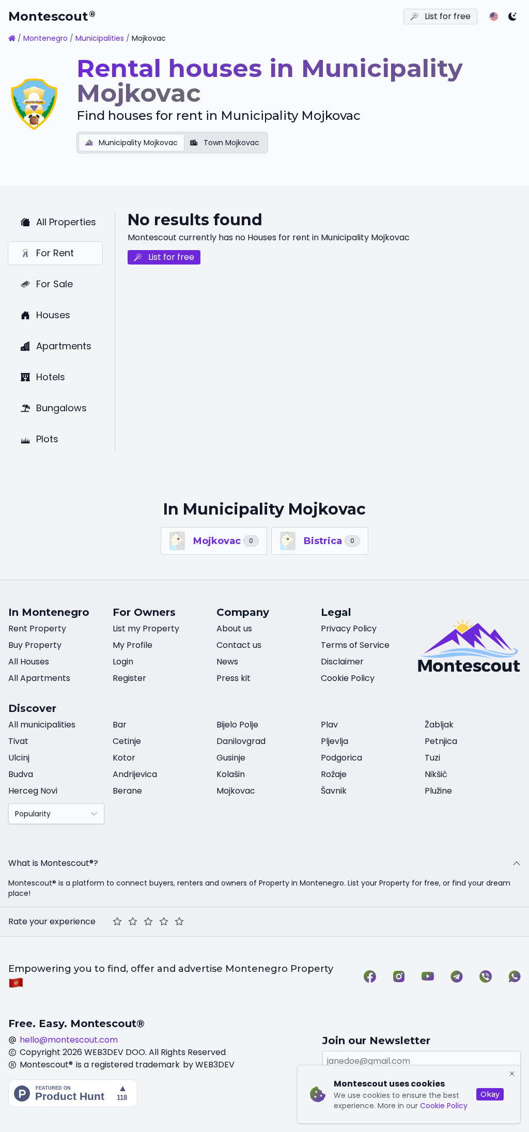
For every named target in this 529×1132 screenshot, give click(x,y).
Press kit (233, 678)
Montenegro (45, 38)
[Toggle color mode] (512, 16)
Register (129, 678)
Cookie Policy (444, 1105)
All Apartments (39, 678)
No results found (195, 219)
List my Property (146, 628)
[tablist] (172, 142)
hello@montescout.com (69, 1040)
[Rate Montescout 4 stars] (164, 922)
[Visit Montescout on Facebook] (370, 976)
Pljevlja (334, 741)
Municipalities (99, 38)
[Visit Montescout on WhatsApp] (514, 976)
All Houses (28, 662)
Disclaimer (342, 662)
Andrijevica (135, 774)
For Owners (144, 612)
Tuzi (432, 758)
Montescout (52, 16)
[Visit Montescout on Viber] (485, 976)
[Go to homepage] (11, 38)
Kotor (124, 758)
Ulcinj (18, 758)
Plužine (438, 791)
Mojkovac (235, 791)
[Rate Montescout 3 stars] (148, 922)
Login (123, 662)
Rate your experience (52, 921)
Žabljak (439, 725)
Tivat (18, 741)
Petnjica (441, 741)
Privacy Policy (349, 628)
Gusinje (230, 758)
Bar (120, 725)
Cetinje (127, 741)
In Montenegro (48, 612)
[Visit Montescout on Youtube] (428, 976)
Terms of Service (355, 645)
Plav (329, 725)
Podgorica (341, 758)
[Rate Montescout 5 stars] (179, 922)
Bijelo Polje (237, 725)
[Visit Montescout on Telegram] (456, 976)
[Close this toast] (512, 1073)
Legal (336, 612)
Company (242, 612)
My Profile (132, 645)
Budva (20, 774)
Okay (490, 1094)
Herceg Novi (32, 791)
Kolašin (230, 774)
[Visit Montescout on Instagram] (399, 976)
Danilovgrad (241, 741)
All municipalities (41, 725)
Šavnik (334, 791)
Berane (127, 791)
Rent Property (37, 628)
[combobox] (56, 813)
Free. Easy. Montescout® (76, 1023)
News (227, 662)
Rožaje (334, 774)
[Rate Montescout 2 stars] (133, 922)
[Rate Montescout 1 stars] (117, 922)
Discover (32, 708)
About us (234, 628)
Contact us (238, 645)
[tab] (131, 142)
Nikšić (436, 774)
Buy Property (34, 645)
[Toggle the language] (494, 16)
